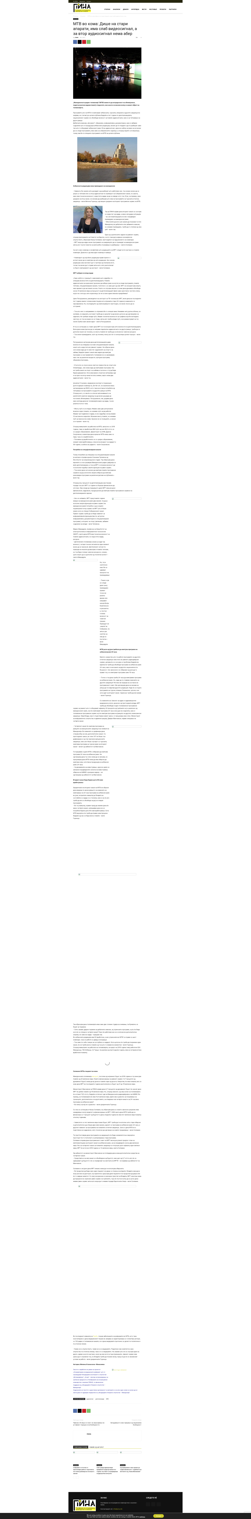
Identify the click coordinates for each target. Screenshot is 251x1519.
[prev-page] (74, 1477)
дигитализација (99, 1399)
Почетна (75, 16)
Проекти (163, 9)
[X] (176, 1)
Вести (144, 9)
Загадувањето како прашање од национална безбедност (125, 1424)
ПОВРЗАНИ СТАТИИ (80, 1447)
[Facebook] (169, 1)
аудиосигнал (89, 1399)
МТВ (107, 1399)
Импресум (82, 1)
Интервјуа (135, 9)
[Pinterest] (84, 42)
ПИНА (76, 37)
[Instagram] (173, 1)
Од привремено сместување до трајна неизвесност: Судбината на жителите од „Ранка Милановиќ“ (130, 1469)
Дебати (126, 9)
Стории (107, 9)
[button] (167, 1)
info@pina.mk (117, 1509)
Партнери (172, 9)
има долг (95, 1076)
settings (142, 1517)
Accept (158, 1516)
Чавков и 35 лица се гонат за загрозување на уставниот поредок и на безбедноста (88, 1424)
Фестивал (153, 9)
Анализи (116, 9)
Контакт (89, 1)
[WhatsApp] (89, 42)
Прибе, (95, 1336)
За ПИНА (75, 1)
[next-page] (77, 1477)
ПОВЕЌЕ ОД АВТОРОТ (96, 1447)
